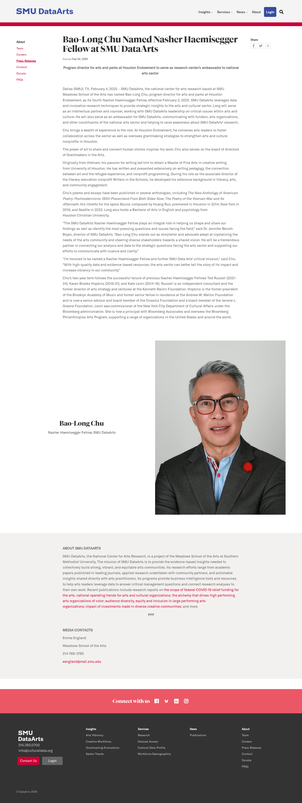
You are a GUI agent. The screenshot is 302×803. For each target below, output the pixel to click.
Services (223, 12)
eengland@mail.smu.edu (82, 661)
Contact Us (28, 761)
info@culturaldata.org (35, 750)
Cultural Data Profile (151, 748)
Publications (198, 735)
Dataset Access (148, 741)
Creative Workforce (98, 741)
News (241, 12)
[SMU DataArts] (45, 10)
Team (19, 48)
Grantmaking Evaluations (102, 748)
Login (52, 761)
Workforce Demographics (154, 754)
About (256, 12)
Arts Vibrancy (94, 735)
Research (144, 735)
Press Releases (26, 61)
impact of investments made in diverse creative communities (133, 606)
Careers (21, 54)
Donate (21, 73)
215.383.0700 (29, 745)
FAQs (19, 79)
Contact (21, 67)
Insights (204, 12)
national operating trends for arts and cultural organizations (123, 595)
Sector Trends (95, 754)
